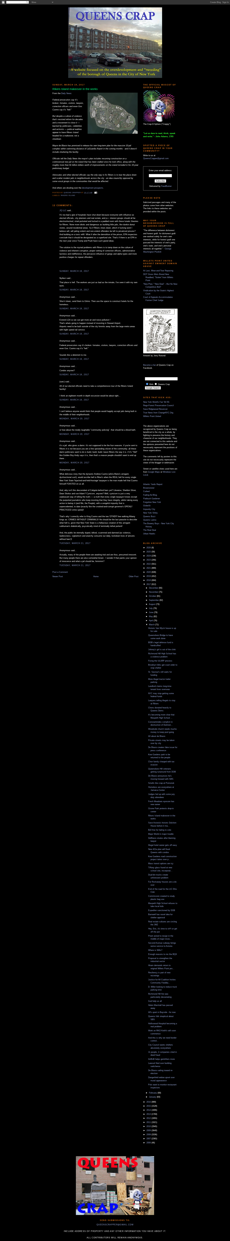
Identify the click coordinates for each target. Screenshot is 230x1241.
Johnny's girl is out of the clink (162, 649)
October (153, 596)
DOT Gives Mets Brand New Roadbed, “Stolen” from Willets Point (158, 277)
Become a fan (149, 365)
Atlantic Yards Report (152, 484)
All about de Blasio (156, 736)
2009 (148, 1130)
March (152, 624)
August (152, 604)
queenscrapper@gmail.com (115, 1224)
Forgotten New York (152, 502)
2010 (148, 1126)
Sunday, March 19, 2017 (74, 271)
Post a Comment (60, 572)
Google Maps (154, 472)
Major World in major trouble (161, 834)
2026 (148, 547)
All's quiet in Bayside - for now (162, 1012)
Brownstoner (148, 488)
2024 (148, 556)
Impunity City (149, 509)
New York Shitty (150, 513)
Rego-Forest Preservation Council (158, 405)
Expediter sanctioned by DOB (161, 910)
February (153, 1093)
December (154, 588)
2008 (148, 1134)
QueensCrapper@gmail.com (156, 158)
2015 (148, 1106)
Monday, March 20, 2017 (74, 418)
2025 (148, 552)
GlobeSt (147, 505)
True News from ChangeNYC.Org (158, 412)
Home (96, 576)
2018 (148, 580)
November (154, 592)
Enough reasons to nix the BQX (162, 954)
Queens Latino (149, 520)
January (153, 1097)
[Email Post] (95, 193)
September (154, 600)
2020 (148, 572)
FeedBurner (166, 186)
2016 (148, 1102)
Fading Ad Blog (150, 495)
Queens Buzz (149, 516)
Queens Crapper (72, 193)
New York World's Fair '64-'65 (156, 402)
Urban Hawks (149, 533)
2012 (148, 1118)
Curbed (146, 491)
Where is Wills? (155, 950)
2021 (148, 568)
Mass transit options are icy (160, 863)
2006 (148, 1142)
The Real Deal (149, 530)
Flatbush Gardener (151, 498)
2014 (148, 1110)
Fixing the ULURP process (160, 661)
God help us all (155, 1001)
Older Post (133, 576)
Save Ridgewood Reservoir (155, 409)
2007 (148, 1138)
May (151, 616)
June (151, 612)
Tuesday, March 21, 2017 (74, 543)
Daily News (66, 93)
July (151, 608)
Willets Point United (152, 416)
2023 (148, 560)
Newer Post (57, 576)
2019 (148, 576)
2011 (148, 1122)
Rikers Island (68, 195)
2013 (148, 1114)
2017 (148, 584)
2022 (148, 564)
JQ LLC (62, 210)
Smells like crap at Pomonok (161, 783)
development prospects (92, 188)
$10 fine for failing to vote (159, 830)
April (151, 620)
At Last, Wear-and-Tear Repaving (158, 270)
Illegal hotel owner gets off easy (162, 845)
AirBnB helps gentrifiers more (161, 1059)
